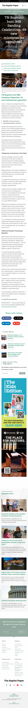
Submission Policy (5, 668)
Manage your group (19, 672)
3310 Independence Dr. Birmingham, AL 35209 (14, 696)
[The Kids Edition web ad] (14, 403)
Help (12, 699)
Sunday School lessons (19, 650)
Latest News (7, 11)
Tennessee (15, 70)
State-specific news (18, 645)
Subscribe (17, 662)
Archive (16, 647)
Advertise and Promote (6, 649)
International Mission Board (12, 66)
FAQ (15, 699)
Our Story (4, 644)
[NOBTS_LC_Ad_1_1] (14, 452)
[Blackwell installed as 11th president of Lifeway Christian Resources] (4, 337)
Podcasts (17, 654)
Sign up (22, 373)
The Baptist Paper (23, 1)
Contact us (4, 652)
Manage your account (19, 673)
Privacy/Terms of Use (6, 699)
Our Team (4, 645)
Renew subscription (19, 664)
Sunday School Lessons (18, 11)
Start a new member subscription (19, 668)
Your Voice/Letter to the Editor (8, 664)
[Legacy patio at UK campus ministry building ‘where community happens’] (4, 355)
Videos (16, 655)
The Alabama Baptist (5, 1)
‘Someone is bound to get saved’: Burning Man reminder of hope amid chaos (16, 345)
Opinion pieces (18, 649)
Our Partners (4, 647)
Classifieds (14, 13)
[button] (25, 5)
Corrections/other (5, 667)
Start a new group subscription (18, 670)
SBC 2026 (9, 9)
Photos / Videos (5, 665)
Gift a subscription (18, 665)
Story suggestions (5, 662)
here (20, 123)
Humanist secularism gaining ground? (13, 600)
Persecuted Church (18, 652)
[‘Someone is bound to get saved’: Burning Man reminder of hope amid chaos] (4, 346)
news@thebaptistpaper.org (14, 703)
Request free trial (18, 675)
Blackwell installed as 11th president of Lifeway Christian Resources (15, 336)
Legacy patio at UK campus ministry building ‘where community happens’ (15, 354)
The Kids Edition (17, 9)
